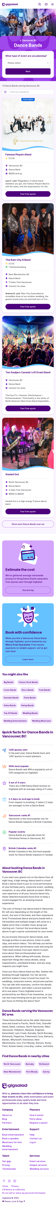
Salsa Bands (10, 705)
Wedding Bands (30, 713)
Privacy (15, 1186)
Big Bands (8, 682)
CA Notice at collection (13, 1189)
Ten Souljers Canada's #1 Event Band (27, 372)
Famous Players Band (18, 154)
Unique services (38, 1165)
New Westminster (12, 1072)
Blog (4, 1119)
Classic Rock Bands (28, 682)
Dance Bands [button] (28, 45)
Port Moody (32, 1072)
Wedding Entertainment (15, 721)
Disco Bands (28, 690)
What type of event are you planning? (26, 56)
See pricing (28, 590)
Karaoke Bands (11, 697)
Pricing (6, 1165)
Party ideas (36, 1119)
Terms (5, 1186)
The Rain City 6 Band (18, 259)
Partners (7, 1122)
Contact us (36, 1138)
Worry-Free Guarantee (17, 644)
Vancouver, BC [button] (29, 40)
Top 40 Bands (10, 713)
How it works (36, 1115)
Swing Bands (27, 705)
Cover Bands (10, 690)
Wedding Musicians (41, 721)
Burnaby (30, 1064)
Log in (33, 1142)
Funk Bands (44, 690)
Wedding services (39, 1168)
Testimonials (9, 1168)
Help (32, 1134)
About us (7, 1115)
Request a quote (38, 1122)
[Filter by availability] (31, 91)
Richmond (44, 1064)
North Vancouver (12, 1064)
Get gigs (6, 1161)
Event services (38, 1161)
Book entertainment (13, 1134)
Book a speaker (10, 1138)
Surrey (46, 1072)
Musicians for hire (12, 1142)
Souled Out (12, 474)
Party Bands (30, 697)
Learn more (28, 659)
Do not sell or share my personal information (24, 1193)
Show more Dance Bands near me (28, 524)
